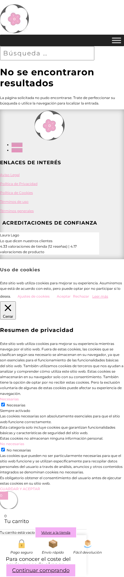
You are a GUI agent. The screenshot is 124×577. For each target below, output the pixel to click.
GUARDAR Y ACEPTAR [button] (20, 489)
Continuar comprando (40, 570)
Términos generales (17, 211)
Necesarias (16, 405)
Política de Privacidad (18, 184)
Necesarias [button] (9, 399)
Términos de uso (14, 201)
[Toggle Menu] (116, 40)
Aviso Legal (10, 175)
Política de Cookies (16, 193)
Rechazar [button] (81, 296)
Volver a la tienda (55, 532)
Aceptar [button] (64, 296)
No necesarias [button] (12, 444)
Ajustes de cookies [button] (34, 296)
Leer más (100, 296)
